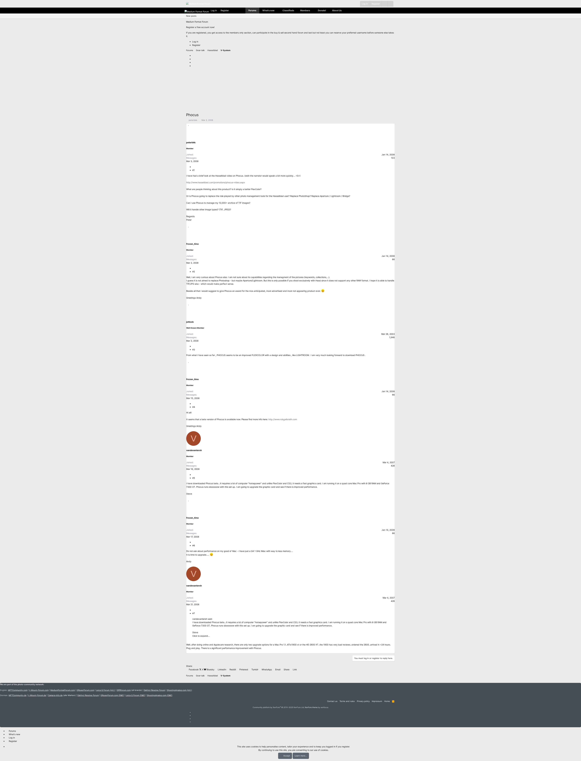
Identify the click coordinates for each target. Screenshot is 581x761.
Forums (252, 10)
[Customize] (384, 4)
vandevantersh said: (202, 619)
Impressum (377, 701)
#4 (193, 407)
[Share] (193, 166)
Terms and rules (347, 701)
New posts (191, 16)
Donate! (322, 10)
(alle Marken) (62, 695)
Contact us (332, 701)
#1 (193, 170)
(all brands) (129, 690)
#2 (193, 271)
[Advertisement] (277, 91)
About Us (337, 10)
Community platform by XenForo (278, 707)
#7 (193, 613)
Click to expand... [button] (201, 636)
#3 (193, 349)
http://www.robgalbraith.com (282, 419)
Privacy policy (363, 701)
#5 (193, 478)
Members (305, 10)
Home (387, 701)
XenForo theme (311, 707)
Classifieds (288, 10)
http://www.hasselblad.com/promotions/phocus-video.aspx (215, 182)
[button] (390, 4)
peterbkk (193, 120)
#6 (193, 545)
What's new (268, 10)
